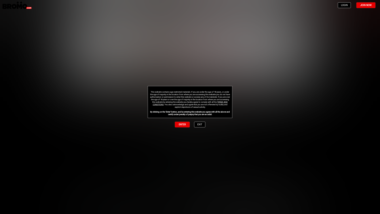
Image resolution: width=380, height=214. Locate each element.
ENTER (182, 124)
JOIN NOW (366, 5)
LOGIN (344, 5)
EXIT (199, 124)
